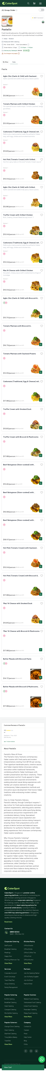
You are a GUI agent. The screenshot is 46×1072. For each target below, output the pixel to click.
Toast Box (7, 1041)
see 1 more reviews (9, 741)
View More (8, 1017)
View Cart (8, 1067)
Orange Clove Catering (11, 1026)
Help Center (27, 1037)
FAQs (26, 1044)
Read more (8, 922)
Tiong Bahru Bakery (10, 1037)
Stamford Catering (10, 1033)
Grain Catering (9, 1030)
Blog (25, 1041)
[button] (11, 53)
